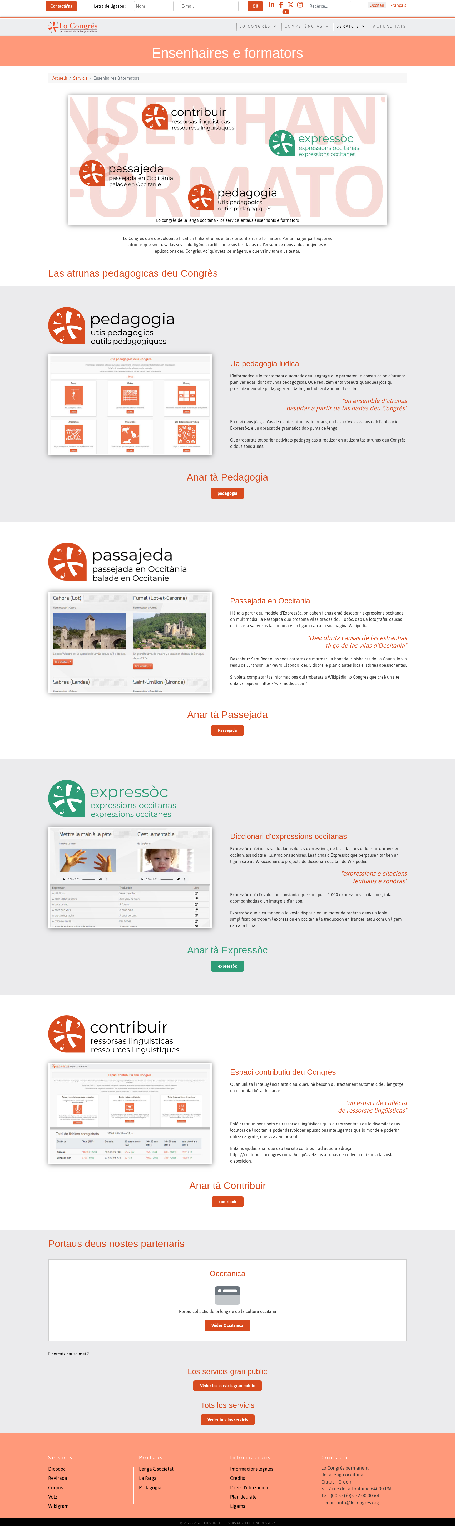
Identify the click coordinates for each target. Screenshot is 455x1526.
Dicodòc (57, 1469)
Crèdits (237, 1478)
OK (255, 6)
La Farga (148, 1478)
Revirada (57, 1478)
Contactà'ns (61, 6)
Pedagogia (150, 1487)
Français (398, 5)
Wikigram (58, 1506)
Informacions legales (251, 1469)
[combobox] (329, 6)
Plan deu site (243, 1497)
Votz (52, 1497)
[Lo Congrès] (72, 26)
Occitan (377, 5)
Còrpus (55, 1487)
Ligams (237, 1506)
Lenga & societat (156, 1469)
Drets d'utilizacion (249, 1487)
